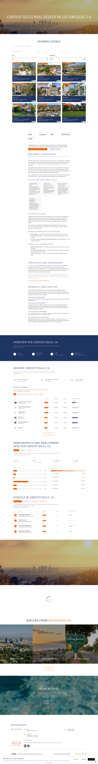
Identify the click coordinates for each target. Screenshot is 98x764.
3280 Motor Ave (21, 408)
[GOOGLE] (86, 754)
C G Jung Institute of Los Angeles (24, 401)
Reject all (76, 759)
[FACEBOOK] (77, 754)
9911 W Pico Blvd (21, 413)
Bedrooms (64, 51)
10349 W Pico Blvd (21, 403)
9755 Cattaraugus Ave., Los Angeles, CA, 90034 (25, 515)
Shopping (26, 394)
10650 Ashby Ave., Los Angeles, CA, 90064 (25, 526)
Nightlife (42, 394)
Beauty (36, 394)
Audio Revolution (21, 411)
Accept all (91, 759)
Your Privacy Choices (49, 762)
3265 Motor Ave (21, 418)
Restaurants (20, 394)
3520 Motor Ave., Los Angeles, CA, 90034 (24, 521)
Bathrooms (39, 51)
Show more (49, 434)
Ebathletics (20, 427)
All (15, 394)
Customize (83, 759)
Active (31, 394)
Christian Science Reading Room (24, 406)
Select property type (16, 51)
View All (49, 668)
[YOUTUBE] (83, 754)
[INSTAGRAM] (80, 754)
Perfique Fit (20, 416)
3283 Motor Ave (21, 423)
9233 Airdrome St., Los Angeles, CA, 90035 (25, 532)
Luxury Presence (37, 754)
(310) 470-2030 (70, 730)
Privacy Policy (66, 754)
